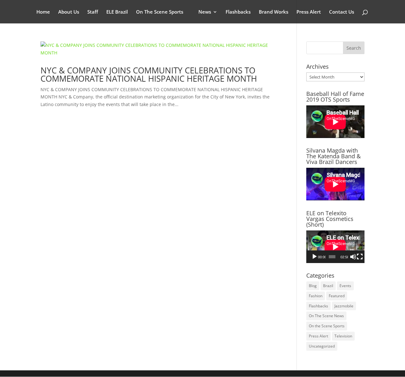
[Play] (314, 257)
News (204, 12)
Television (343, 336)
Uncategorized (322, 346)
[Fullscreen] (360, 257)
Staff (92, 12)
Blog (313, 285)
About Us (68, 12)
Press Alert (308, 12)
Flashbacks (238, 12)
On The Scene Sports (159, 12)
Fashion (315, 295)
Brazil (328, 285)
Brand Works (273, 12)
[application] (335, 246)
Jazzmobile (343, 306)
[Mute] (353, 257)
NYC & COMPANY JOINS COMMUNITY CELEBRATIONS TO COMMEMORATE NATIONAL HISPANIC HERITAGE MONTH (148, 74)
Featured (337, 295)
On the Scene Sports (327, 326)
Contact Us (341, 12)
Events (345, 285)
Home (43, 12)
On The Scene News (326, 315)
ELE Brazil (117, 12)
